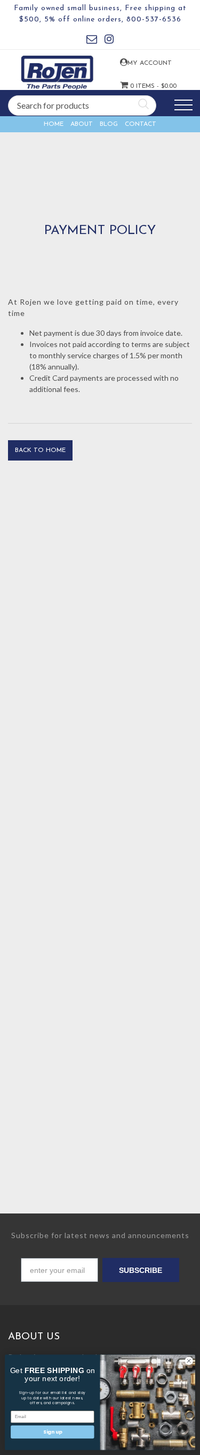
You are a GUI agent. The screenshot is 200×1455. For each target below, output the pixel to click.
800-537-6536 (153, 20)
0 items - (136, 86)
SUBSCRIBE (140, 1270)
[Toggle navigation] (183, 105)
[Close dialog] (189, 1360)
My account (135, 63)
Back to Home (40, 450)
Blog (109, 124)
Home (53, 124)
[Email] (92, 41)
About (81, 124)
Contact (140, 124)
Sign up (52, 1431)
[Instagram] (109, 41)
